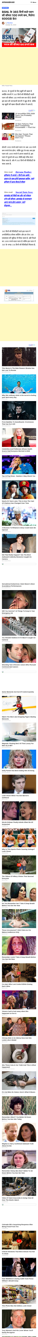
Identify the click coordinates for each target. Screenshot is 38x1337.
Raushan (10, 23)
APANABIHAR (8, 2)
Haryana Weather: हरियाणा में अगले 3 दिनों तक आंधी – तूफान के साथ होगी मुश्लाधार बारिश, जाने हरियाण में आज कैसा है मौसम (19, 176)
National (5, 7)
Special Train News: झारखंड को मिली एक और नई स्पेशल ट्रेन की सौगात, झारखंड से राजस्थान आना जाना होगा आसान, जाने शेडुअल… (18, 199)
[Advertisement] (19, 66)
